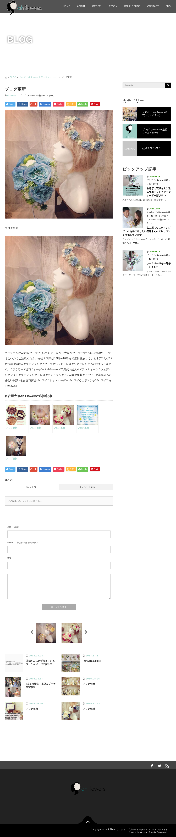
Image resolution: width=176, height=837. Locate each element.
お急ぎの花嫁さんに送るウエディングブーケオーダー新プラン (159, 192)
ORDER (96, 6)
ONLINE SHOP (132, 6)
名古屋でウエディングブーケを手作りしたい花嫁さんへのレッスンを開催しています (147, 231)
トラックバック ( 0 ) (86, 487)
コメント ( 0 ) (31, 487)
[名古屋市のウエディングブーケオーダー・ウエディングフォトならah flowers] (24, 7)
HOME (66, 6)
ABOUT (81, 6)
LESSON (112, 6)
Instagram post (92, 660)
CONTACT (153, 6)
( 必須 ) (13, 527)
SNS (168, 6)
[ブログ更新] (59, 290)
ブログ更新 (89, 683)
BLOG (13, 77)
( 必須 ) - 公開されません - (22, 543)
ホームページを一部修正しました (159, 265)
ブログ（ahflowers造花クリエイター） (39, 77)
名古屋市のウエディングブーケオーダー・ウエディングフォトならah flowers (136, 831)
